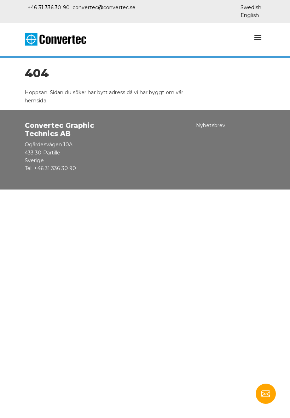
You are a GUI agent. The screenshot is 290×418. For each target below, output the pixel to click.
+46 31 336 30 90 (49, 7)
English (249, 15)
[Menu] (257, 38)
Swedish (250, 7)
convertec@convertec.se (103, 7)
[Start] (58, 39)
